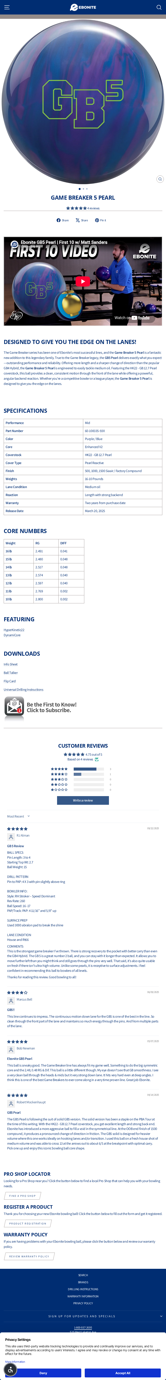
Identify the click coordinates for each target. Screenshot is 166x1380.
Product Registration (27, 1223)
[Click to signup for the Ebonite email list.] (83, 709)
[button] (76, 208)
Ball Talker (11, 672)
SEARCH (83, 1275)
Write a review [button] (83, 800)
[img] (17, 829)
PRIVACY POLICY (83, 1303)
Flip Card (10, 681)
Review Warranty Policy (29, 1256)
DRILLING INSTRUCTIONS (83, 1289)
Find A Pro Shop (22, 1195)
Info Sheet (11, 664)
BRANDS (83, 1282)
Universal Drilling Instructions (23, 689)
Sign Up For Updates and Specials (82, 1316)
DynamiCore (12, 635)
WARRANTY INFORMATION (83, 1296)
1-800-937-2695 (83, 1327)
